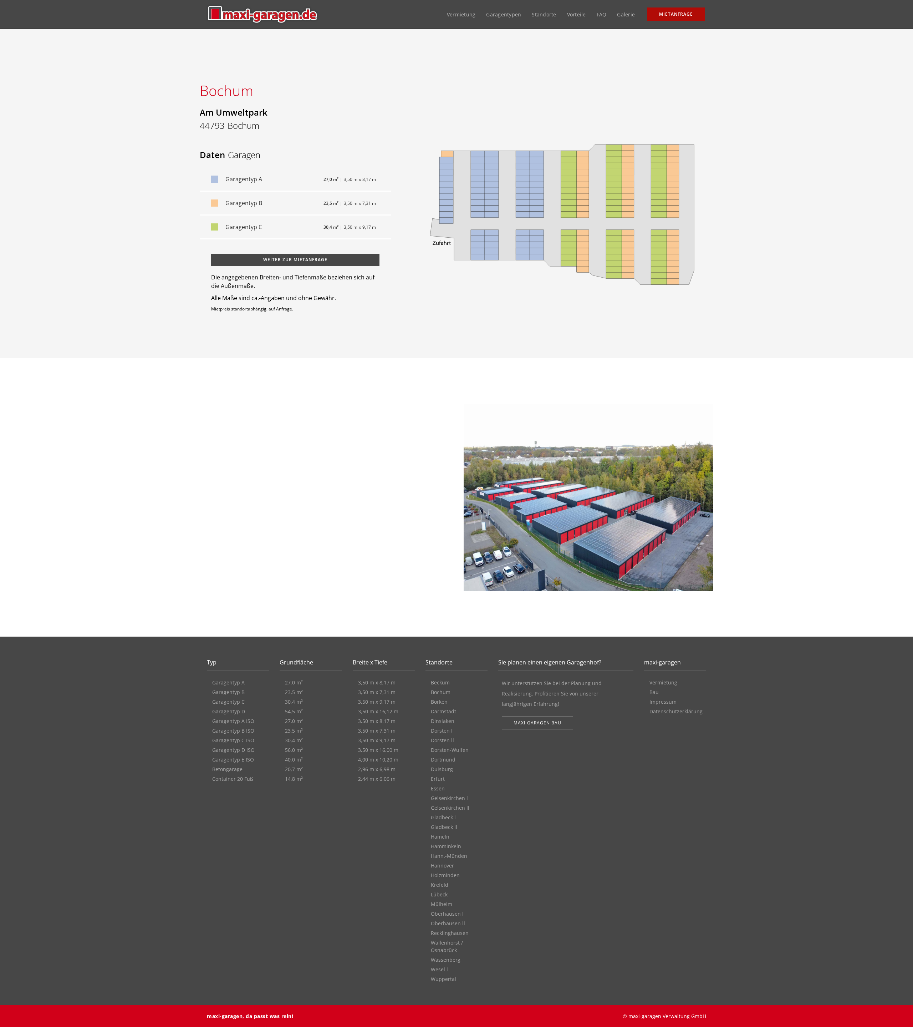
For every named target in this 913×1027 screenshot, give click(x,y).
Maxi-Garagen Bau (537, 723)
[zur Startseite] (262, 14)
